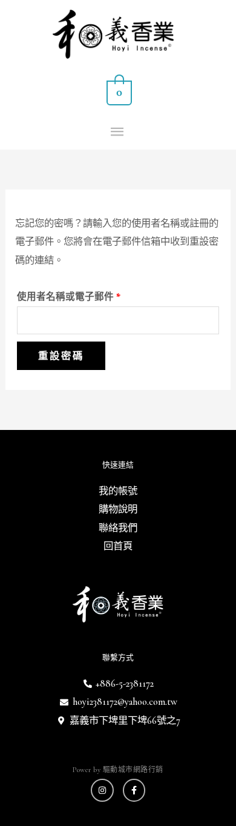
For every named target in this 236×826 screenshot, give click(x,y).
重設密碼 (61, 355)
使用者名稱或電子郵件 (73, 295)
